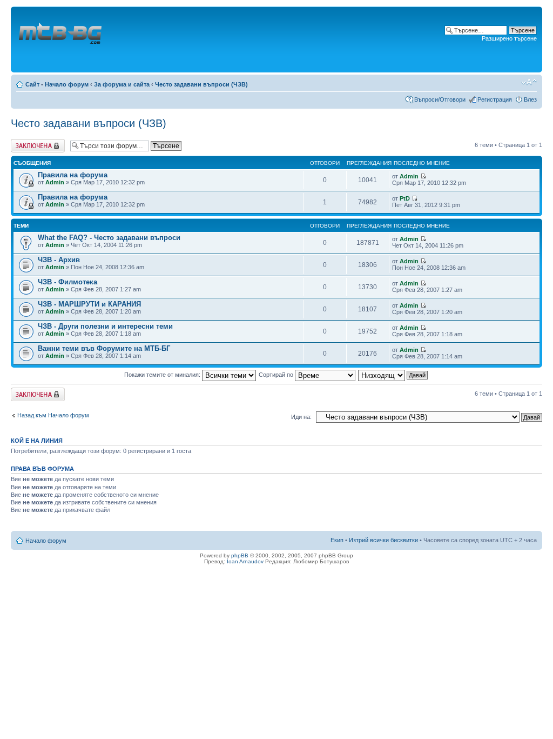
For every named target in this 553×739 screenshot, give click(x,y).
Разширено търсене (509, 38)
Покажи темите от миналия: (163, 374)
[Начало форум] (61, 39)
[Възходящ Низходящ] (393, 374)
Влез (530, 99)
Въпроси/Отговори (440, 99)
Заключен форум (34, 142)
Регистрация (494, 99)
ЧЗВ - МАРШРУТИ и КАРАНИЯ (89, 304)
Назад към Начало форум (53, 415)
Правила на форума (72, 175)
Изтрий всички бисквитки (383, 540)
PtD (405, 198)
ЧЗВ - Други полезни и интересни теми (105, 326)
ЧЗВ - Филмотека (67, 282)
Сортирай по (277, 374)
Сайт (32, 84)
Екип (337, 540)
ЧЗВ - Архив (59, 260)
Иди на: (301, 417)
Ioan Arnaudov (245, 561)
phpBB (239, 555)
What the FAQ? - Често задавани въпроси (109, 238)
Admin (54, 182)
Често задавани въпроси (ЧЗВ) (201, 84)
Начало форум (67, 84)
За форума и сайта (122, 84)
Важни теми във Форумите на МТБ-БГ (104, 348)
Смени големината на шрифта (529, 82)
